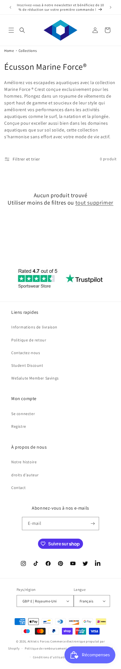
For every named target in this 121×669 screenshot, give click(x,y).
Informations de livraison (34, 327)
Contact (18, 487)
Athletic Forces (39, 641)
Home (9, 50)
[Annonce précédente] (10, 7)
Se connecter (23, 413)
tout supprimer (94, 202)
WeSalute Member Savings (35, 378)
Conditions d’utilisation (51, 657)
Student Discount (27, 365)
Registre (18, 426)
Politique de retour (28, 340)
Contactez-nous (25, 352)
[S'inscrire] (92, 523)
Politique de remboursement (46, 648)
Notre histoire (24, 461)
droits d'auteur (25, 474)
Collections (28, 50)
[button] (11, 30)
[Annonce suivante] (110, 7)
